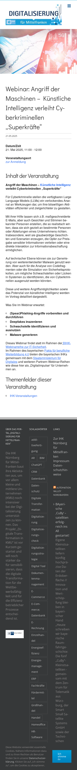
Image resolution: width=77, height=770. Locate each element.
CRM (34, 471)
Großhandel (37, 708)
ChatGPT (36, 465)
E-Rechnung (37, 625)
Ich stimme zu (62, 756)
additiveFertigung (36, 445)
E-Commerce (38, 594)
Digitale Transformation (37, 503)
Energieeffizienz (37, 650)
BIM (42, 458)
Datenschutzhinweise (60, 469)
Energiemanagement (36, 666)
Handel (35, 717)
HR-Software (36, 734)
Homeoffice (38, 724)
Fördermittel (38, 695)
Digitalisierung (38, 519)
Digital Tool (38, 566)
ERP (33, 678)
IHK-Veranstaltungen (23, 396)
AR (33, 458)
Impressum (61, 461)
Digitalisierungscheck (38, 534)
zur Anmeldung (16, 162)
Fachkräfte (37, 685)
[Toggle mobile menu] (69, 6)
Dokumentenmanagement (37, 578)
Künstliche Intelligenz (55, 185)
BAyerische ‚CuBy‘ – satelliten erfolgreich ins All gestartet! (62, 519)
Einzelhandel (38, 637)
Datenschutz (35, 488)
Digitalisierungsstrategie (38, 553)
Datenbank (38, 478)
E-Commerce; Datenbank (38, 609)
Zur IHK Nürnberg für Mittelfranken (60, 448)
